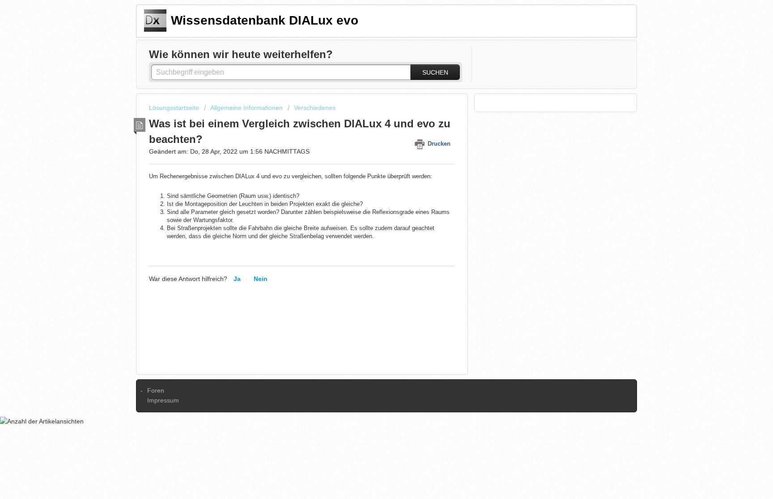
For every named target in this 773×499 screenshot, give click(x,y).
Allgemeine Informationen (246, 107)
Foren (155, 390)
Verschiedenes (315, 107)
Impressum (163, 400)
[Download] (370, 132)
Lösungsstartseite (175, 107)
